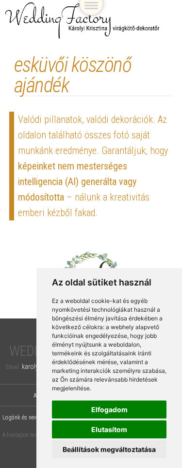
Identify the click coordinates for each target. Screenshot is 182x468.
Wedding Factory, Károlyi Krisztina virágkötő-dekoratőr (82, 20)
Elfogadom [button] (109, 409)
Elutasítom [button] (109, 429)
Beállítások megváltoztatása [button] (109, 449)
